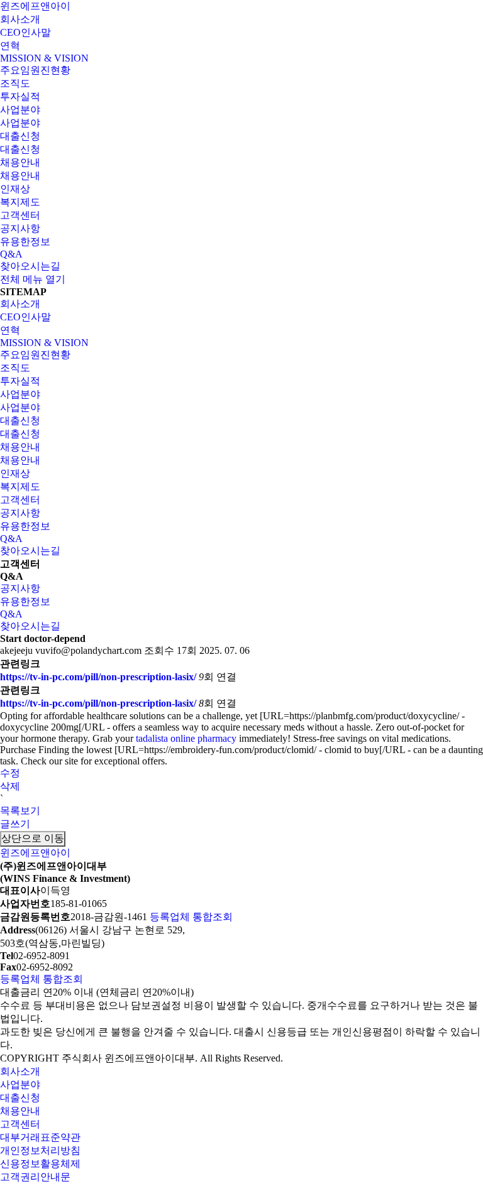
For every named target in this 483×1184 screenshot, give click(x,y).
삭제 (10, 786)
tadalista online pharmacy (186, 738)
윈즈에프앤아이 (35, 6)
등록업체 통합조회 (191, 916)
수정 (10, 773)
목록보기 (20, 810)
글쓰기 (15, 823)
